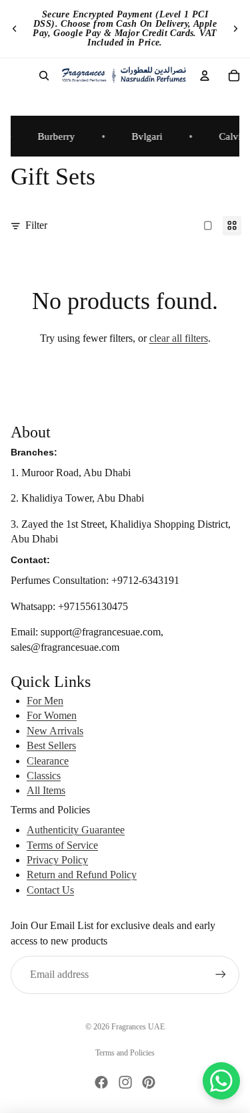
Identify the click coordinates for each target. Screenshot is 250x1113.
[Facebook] (101, 1082)
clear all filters (178, 338)
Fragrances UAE (138, 1026)
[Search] (44, 75)
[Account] (204, 75)
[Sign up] (220, 974)
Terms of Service (62, 845)
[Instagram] (125, 1082)
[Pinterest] (149, 1082)
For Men (45, 700)
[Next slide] (235, 28)
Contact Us (50, 890)
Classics (44, 775)
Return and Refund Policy (82, 874)
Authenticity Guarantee (76, 829)
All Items (46, 790)
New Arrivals (55, 730)
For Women (52, 715)
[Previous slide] (14, 28)
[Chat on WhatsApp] (221, 1081)
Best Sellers (51, 745)
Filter (36, 225)
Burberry (53, 136)
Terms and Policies (125, 1052)
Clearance (48, 761)
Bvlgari (144, 136)
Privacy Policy (57, 860)
